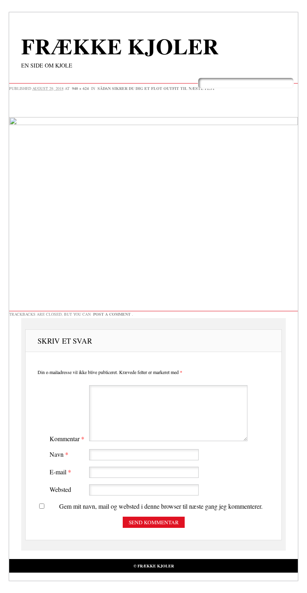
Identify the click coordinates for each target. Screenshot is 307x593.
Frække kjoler (120, 46)
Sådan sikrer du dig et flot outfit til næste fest (156, 88)
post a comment (112, 314)
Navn (59, 454)
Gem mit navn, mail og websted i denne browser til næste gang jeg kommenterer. (161, 506)
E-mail (60, 472)
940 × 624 (80, 88)
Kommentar (67, 438)
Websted (60, 489)
